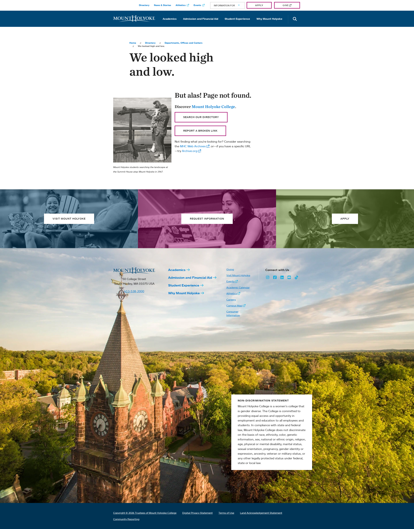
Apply (259, 5)
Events (197, 5)
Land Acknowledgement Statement (261, 512)
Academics (170, 18)
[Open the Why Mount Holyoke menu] (269, 23)
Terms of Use (226, 512)
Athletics (181, 5)
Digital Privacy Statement (197, 512)
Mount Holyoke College (213, 106)
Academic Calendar (238, 287)
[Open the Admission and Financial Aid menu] (200, 23)
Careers (231, 299)
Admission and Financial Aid (200, 18)
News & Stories (162, 5)
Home (132, 42)
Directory (144, 5)
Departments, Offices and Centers (183, 42)
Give (286, 5)
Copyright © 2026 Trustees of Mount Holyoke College (144, 512)
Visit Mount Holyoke (238, 275)
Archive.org (189, 151)
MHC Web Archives (193, 146)
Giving (230, 269)
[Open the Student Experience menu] (237, 23)
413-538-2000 (134, 291)
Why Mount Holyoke (269, 18)
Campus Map (234, 305)
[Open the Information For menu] (231, 5)
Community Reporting (126, 519)
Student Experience (237, 18)
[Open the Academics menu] (169, 23)
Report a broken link (200, 130)
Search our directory (201, 117)
